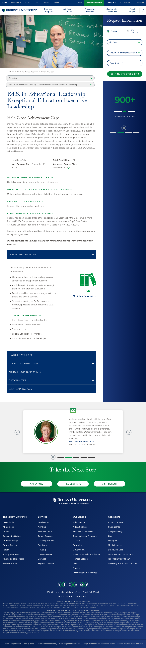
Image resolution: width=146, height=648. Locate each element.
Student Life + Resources (113, 10)
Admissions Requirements (25, 372)
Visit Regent (109, 484)
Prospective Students (90, 10)
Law (36, 3)
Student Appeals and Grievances (130, 644)
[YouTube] (81, 584)
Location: (16, 160)
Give (80, 3)
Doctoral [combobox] (113, 42)
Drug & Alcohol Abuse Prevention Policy (98, 644)
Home (4, 3)
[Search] (142, 10)
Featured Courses (20, 355)
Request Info (73, 484)
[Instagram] (70, 584)
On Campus (16, 3)
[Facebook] (64, 584)
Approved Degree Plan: (65, 164)
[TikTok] (86, 584)
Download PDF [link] (60, 167)
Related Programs (20, 389)
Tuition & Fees (17, 380)
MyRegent (140, 3)
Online (27, 3)
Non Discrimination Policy (47, 644)
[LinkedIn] (75, 584)
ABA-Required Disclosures (69, 644)
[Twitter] (59, 584)
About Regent (132, 10)
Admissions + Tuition (69, 10)
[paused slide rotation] (123, 131)
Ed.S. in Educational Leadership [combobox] (123, 53)
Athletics (45, 3)
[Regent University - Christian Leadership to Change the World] (73, 501)
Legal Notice (16, 644)
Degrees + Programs (48, 10)
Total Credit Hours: (62, 160)
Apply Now (111, 3)
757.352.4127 (81, 596)
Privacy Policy (29, 644)
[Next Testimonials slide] (128, 432)
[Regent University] (19, 10)
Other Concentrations (23, 363)
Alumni (56, 3)
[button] (51, 254)
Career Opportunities (22, 254)
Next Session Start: (21, 164)
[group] (124, 106)
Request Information (94, 3)
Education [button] (13, 78)
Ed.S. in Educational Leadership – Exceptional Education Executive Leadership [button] (43, 85)
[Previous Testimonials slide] (17, 432)
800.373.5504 (125, 3)
